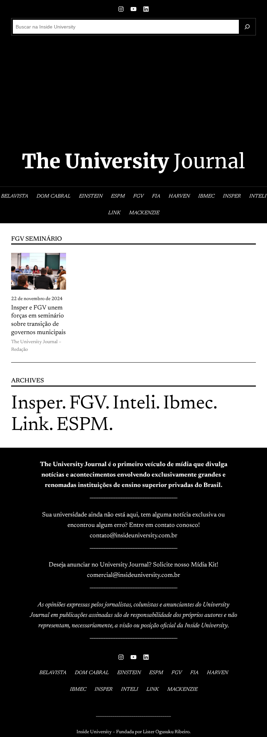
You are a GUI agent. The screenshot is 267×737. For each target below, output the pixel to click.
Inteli (134, 404)
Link (30, 425)
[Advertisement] (133, 92)
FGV (87, 404)
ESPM (82, 425)
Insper (36, 404)
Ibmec (188, 404)
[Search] (247, 27)
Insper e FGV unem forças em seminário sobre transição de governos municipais (38, 320)
